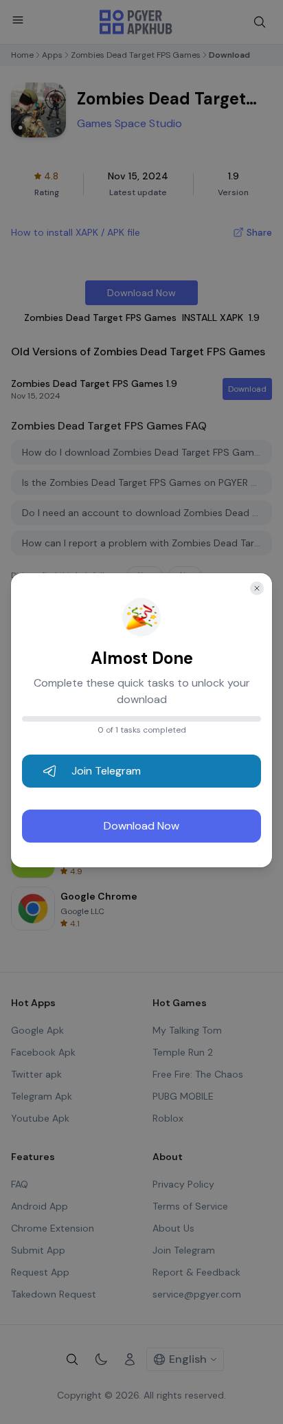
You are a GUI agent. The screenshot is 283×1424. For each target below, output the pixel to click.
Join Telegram (106, 771)
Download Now (141, 826)
